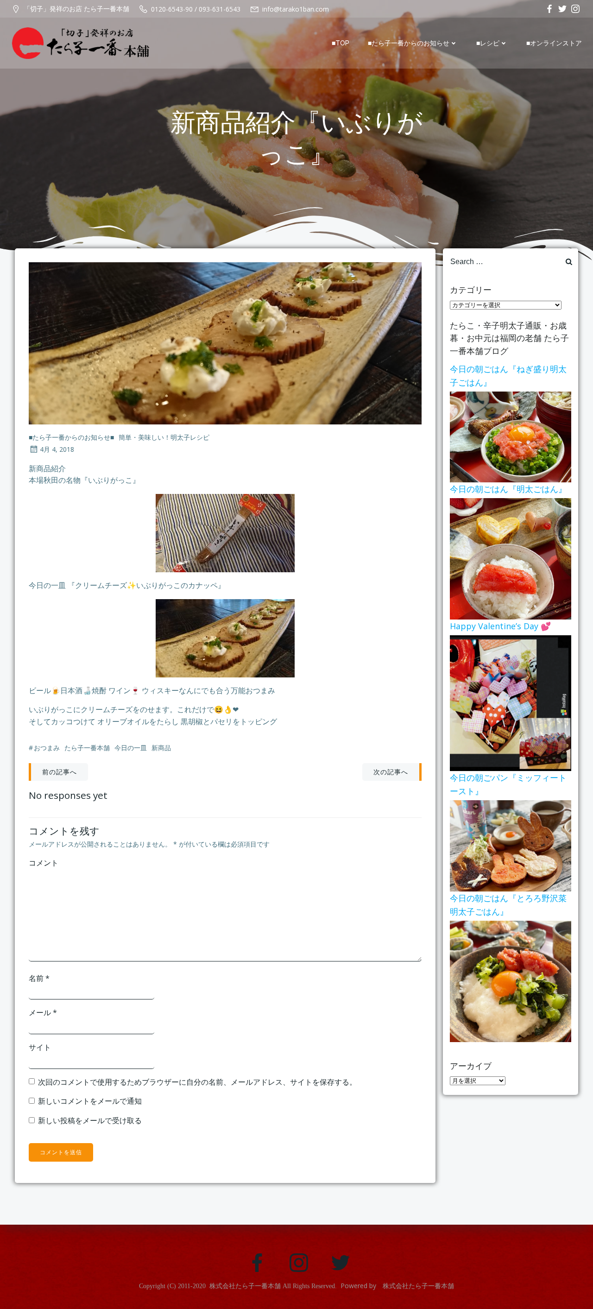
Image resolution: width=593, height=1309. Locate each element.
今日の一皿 (130, 747)
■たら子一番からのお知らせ (408, 43)
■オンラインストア (554, 43)
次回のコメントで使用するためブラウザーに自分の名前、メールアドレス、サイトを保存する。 (197, 1082)
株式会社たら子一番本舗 (245, 1286)
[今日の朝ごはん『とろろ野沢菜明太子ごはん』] (510, 980)
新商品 (161, 747)
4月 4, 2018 (57, 449)
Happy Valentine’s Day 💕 (500, 626)
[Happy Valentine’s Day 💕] (510, 702)
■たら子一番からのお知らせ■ (71, 437)
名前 (39, 978)
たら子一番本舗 (87, 747)
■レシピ (487, 43)
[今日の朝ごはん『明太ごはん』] (510, 558)
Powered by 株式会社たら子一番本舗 (397, 1285)
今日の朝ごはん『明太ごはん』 (508, 488)
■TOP (340, 43)
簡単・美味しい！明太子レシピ (164, 437)
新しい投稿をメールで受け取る (90, 1120)
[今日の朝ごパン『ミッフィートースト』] (510, 845)
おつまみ (47, 747)
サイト (40, 1047)
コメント (43, 863)
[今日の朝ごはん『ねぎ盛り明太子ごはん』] (510, 436)
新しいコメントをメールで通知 (90, 1101)
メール (43, 1012)
